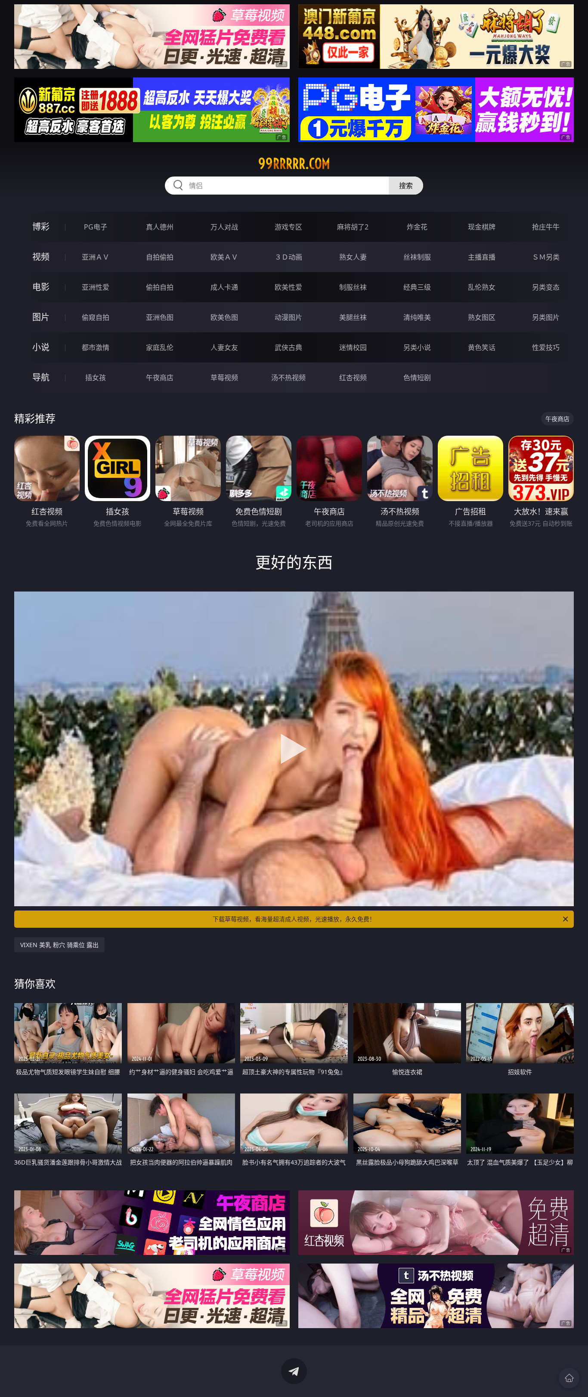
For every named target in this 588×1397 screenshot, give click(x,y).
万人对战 (224, 227)
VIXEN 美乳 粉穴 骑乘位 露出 (59, 945)
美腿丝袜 (353, 317)
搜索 (406, 185)
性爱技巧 (546, 347)
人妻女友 (224, 347)
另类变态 (546, 287)
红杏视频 (353, 377)
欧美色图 (224, 317)
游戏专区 (288, 227)
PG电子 (95, 227)
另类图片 (546, 317)
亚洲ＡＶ (95, 257)
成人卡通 (224, 287)
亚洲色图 (159, 317)
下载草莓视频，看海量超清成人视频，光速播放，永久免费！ (294, 919)
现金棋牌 (481, 227)
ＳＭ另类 (546, 257)
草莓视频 (224, 377)
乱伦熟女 (481, 287)
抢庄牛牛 (546, 227)
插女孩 (95, 377)
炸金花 (417, 227)
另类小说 (417, 347)
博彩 (41, 226)
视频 (41, 257)
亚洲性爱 (95, 287)
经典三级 (417, 287)
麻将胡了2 (352, 227)
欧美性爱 (288, 287)
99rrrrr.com (294, 163)
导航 (41, 377)
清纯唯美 (417, 317)
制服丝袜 (353, 287)
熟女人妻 (353, 257)
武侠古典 (288, 347)
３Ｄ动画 (288, 257)
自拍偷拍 (159, 257)
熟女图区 (481, 317)
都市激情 (95, 347)
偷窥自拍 (95, 317)
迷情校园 (353, 347)
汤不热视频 (288, 377)
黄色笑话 (481, 347)
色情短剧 (417, 377)
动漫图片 (288, 317)
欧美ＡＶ (224, 257)
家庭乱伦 (159, 347)
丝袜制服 (417, 257)
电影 (41, 287)
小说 (41, 347)
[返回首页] (569, 1378)
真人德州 (159, 227)
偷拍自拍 (159, 287)
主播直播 (481, 257)
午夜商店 (159, 377)
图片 (41, 317)
